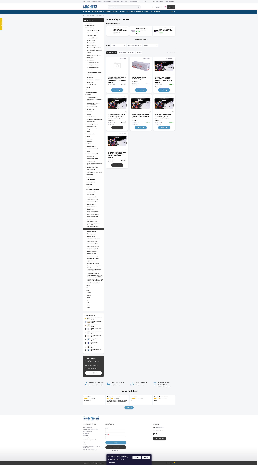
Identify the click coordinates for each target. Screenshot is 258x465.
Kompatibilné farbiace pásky (93, 263)
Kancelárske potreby (90, 134)
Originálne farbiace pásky (92, 261)
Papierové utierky (90, 28)
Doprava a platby (86, 437)
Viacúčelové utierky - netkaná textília (94, 50)
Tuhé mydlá (89, 74)
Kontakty (88, 1)
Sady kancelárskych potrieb (92, 158)
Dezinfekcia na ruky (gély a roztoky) (94, 72)
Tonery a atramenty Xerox (92, 256)
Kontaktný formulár (93, 372)
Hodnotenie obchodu (129, 391)
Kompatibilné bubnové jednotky (93, 282)
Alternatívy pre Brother (91, 231)
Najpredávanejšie (111, 52)
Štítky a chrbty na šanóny (92, 106)
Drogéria (88, 87)
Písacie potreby (89, 174)
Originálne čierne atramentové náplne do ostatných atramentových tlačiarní (94, 276)
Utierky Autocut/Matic (91, 35)
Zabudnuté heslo (115, 450)
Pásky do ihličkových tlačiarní (93, 226)
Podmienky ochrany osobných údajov (111, 1)
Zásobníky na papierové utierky (93, 30)
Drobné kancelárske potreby (92, 153)
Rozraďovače (89, 111)
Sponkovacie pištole (91, 169)
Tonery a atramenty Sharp (92, 243)
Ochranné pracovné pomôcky (92, 189)
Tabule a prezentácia (90, 179)
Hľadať (138, 7)
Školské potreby (89, 177)
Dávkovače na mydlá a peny (93, 62)
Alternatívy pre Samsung (92, 251)
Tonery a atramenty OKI (92, 219)
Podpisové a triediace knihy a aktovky (94, 119)
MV (87, 287)
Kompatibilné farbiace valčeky (93, 258)
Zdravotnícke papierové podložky (94, 47)
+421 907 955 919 (92, 368)
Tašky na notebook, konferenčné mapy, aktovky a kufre (95, 164)
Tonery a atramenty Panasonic (93, 238)
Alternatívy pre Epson (91, 253)
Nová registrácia (115, 447)
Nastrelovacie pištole (91, 161)
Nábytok (88, 187)
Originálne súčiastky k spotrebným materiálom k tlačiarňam (94, 270)
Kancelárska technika (91, 191)
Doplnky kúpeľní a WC (91, 84)
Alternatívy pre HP (90, 209)
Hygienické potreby (90, 25)
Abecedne (139, 52)
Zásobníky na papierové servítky (93, 55)
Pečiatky (88, 151)
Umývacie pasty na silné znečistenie (94, 79)
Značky (87, 290)
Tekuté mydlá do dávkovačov (93, 67)
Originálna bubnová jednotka (93, 273)
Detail (117, 127)
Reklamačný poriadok (133, 1)
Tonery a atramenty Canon (92, 199)
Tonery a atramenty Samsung (93, 246)
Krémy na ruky (90, 77)
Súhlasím (146, 457)
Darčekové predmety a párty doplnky (94, 172)
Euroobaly (89, 114)
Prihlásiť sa (115, 442)
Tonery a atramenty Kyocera (93, 211)
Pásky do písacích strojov (92, 221)
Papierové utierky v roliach (92, 37)
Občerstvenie (89, 184)
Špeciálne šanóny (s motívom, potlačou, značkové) (93, 104)
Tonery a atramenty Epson (92, 201)
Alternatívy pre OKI (91, 236)
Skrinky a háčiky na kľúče (92, 129)
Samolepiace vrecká (91, 121)
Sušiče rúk (89, 52)
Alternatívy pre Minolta (91, 233)
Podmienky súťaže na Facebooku (89, 449)
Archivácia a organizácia (91, 92)
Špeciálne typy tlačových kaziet (93, 224)
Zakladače (89, 94)
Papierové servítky (91, 42)
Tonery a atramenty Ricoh (92, 241)
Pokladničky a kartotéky (92, 126)
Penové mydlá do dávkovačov (93, 65)
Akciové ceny (89, 23)
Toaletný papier (90, 57)
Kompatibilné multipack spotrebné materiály (94, 266)
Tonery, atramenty (90, 194)
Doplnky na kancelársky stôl (92, 148)
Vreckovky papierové (91, 45)
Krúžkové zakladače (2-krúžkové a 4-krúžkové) (94, 100)
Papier (87, 89)
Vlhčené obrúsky (90, 82)
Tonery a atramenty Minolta (92, 216)
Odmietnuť (136, 457)
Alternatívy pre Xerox (91, 228)
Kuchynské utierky (91, 40)
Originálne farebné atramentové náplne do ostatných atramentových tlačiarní (95, 280)
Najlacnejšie (122, 52)
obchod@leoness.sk (93, 365)
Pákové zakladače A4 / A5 (92, 97)
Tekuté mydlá (90, 70)
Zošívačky (89, 143)
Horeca (88, 285)
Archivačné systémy (91, 109)
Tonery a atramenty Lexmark (93, 214)
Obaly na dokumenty (91, 116)
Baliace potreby (90, 141)
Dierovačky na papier (91, 146)
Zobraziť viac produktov (140, 39)
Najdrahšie (131, 52)
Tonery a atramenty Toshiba (92, 248)
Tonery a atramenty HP (91, 206)
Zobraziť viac (129, 407)
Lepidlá (88, 136)
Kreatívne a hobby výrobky (92, 167)
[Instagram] (157, 434)
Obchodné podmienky (97, 1)
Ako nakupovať (124, 1)
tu (123, 459)
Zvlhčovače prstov (90, 156)
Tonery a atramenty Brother (92, 196)
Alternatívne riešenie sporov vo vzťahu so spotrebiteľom (91, 447)
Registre (88, 131)
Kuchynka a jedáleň (90, 182)
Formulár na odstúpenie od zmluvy (90, 439)
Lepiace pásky (90, 138)
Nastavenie (112, 462)
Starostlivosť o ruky (91, 60)
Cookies (84, 444)
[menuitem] (87, 12)
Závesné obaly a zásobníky (92, 124)
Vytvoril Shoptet (169, 463)
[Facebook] (154, 434)
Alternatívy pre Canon (91, 204)
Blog (84, 1)
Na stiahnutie (85, 435)
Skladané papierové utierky (92, 32)
